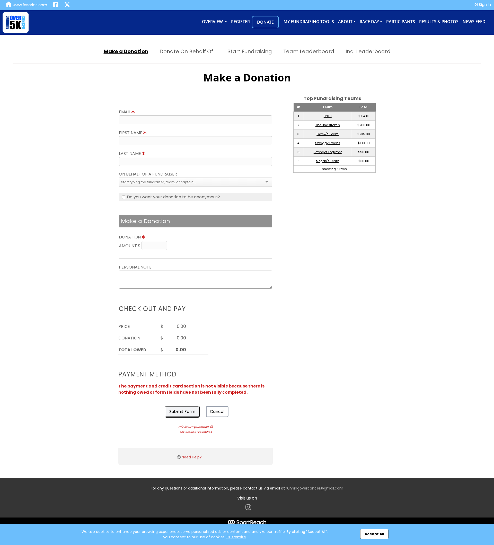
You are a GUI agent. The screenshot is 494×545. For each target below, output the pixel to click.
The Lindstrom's (327, 125)
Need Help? (192, 457)
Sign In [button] (484, 4)
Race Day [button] (369, 21)
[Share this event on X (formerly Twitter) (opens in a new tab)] (67, 5)
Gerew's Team (327, 134)
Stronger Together (328, 152)
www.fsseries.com (29, 4)
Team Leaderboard (308, 51)
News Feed (474, 21)
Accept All (374, 534)
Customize (236, 537)
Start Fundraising (249, 51)
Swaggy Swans (327, 143)
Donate (265, 22)
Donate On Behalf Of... (188, 51)
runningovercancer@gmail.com (314, 488)
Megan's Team (327, 161)
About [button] (345, 21)
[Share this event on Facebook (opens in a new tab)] (55, 5)
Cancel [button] (217, 411)
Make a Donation (126, 51)
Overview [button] (213, 21)
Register (240, 21)
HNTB (328, 116)
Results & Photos (438, 21)
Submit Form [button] (182, 411)
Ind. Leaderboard (368, 51)
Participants (400, 21)
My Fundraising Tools (309, 21)
